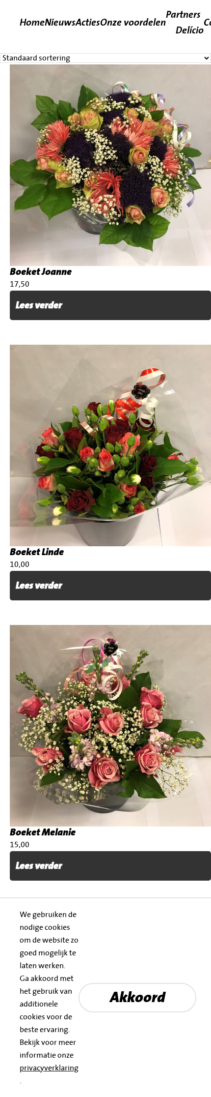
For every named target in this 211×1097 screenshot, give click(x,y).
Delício (190, 30)
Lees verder (39, 305)
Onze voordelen (133, 22)
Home (32, 22)
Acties (88, 22)
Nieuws (60, 22)
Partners (183, 14)
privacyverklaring (49, 1068)
